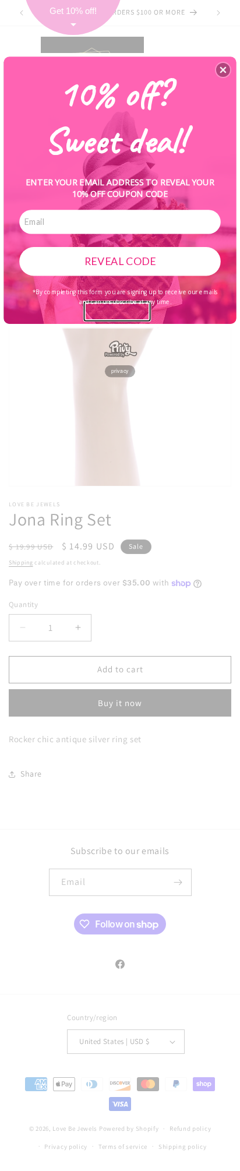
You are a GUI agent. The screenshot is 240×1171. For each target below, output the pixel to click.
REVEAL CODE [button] (120, 261)
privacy (120, 371)
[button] (223, 70)
